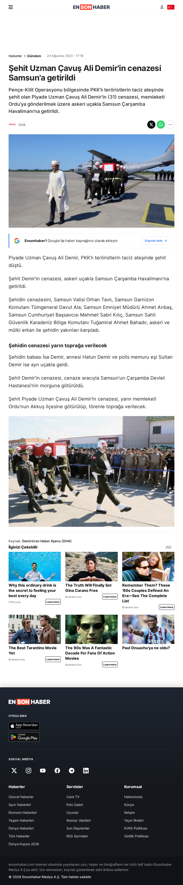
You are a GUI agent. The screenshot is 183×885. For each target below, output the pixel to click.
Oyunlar (72, 812)
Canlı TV (72, 797)
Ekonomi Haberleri (23, 812)
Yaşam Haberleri (21, 820)
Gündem (34, 56)
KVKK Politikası (135, 828)
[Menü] (11, 7)
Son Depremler (78, 828)
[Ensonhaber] (91, 7)
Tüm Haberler (19, 836)
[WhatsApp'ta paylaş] (161, 125)
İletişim (129, 812)
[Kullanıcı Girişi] (162, 7)
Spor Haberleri (20, 805)
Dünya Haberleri (21, 828)
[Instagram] (28, 770)
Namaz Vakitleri (78, 820)
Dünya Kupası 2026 (24, 844)
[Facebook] (57, 770)
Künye (129, 805)
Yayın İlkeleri (133, 820)
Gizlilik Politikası (136, 836)
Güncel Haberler (21, 797)
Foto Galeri (74, 805)
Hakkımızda (133, 797)
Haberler (15, 56)
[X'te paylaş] (151, 125)
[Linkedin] (86, 770)
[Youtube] (42, 770)
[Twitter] (14, 770)
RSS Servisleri (77, 836)
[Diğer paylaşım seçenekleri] (170, 125)
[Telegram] (71, 770)
